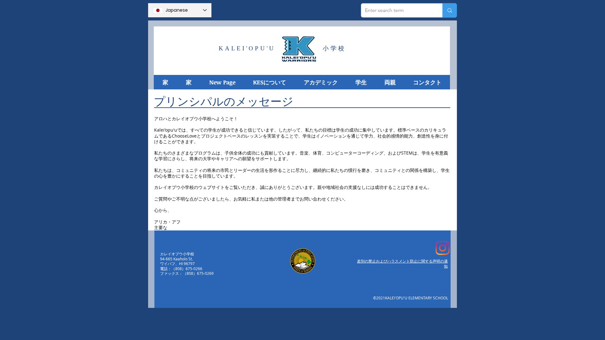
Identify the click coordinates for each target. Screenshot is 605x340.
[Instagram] (442, 248)
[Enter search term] (449, 10)
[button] (269, 82)
